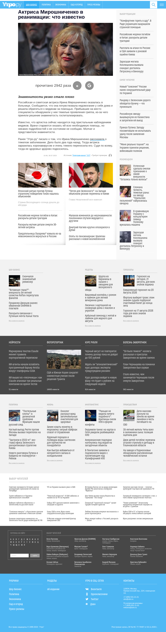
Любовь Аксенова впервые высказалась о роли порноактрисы (101, 512)
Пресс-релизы (93, 4)
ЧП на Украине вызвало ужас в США (61, 487)
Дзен (93, 604)
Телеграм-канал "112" (81, 155)
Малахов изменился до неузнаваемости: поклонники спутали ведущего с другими (90, 218)
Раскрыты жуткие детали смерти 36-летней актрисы (37, 226)
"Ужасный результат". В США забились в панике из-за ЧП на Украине (63, 497)
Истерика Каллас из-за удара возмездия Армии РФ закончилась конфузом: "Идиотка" (101, 489)
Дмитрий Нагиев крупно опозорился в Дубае (89, 229)
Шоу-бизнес (31, 4)
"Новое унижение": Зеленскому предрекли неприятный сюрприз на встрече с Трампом (137, 504)
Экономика (60, 4)
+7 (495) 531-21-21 (131, 597)
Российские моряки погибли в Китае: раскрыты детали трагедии (38, 217)
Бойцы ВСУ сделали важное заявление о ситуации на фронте (63, 504)
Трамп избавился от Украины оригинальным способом (20, 497)
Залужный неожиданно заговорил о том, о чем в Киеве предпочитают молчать (140, 497)
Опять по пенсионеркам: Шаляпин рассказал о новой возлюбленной (87, 238)
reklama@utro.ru (130, 607)
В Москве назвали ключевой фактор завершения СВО (61, 519)
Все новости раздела (16, 321)
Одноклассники (99, 594)
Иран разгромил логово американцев (138, 519)
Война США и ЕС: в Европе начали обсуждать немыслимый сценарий (137, 512)
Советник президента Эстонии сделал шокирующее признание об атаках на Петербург (24, 489)
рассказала (97, 139)
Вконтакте (96, 589)
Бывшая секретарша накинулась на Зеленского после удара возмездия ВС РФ (25, 519)
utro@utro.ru (128, 599)
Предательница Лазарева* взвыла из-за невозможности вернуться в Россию (39, 235)
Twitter (94, 599)
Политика (46, 4)
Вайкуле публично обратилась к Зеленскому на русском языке (22, 504)
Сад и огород (77, 4)
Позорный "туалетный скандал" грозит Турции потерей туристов (100, 504)
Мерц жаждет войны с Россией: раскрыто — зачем (101, 519)
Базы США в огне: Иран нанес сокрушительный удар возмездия (60, 512)
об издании (53, 589)
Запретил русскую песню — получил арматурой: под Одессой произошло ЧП (138, 488)
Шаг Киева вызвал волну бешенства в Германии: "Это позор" (100, 497)
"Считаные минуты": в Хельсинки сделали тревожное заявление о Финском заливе (26, 512)
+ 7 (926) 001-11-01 (131, 605)
